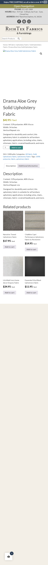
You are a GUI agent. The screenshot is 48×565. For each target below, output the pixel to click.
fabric (13, 159)
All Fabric (11, 45)
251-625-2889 (27, 9)
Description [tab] (11, 166)
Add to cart (16, 148)
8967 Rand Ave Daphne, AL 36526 (29, 17)
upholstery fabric (22, 159)
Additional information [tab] (28, 166)
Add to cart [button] (9, 247)
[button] (41, 53)
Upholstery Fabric (22, 45)
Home (5, 45)
